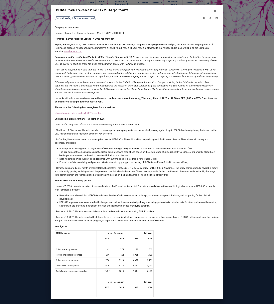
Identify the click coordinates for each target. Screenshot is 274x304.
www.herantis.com (73, 51)
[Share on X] (210, 17)
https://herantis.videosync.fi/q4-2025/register (78, 113)
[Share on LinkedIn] (216, 17)
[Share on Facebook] (204, 17)
